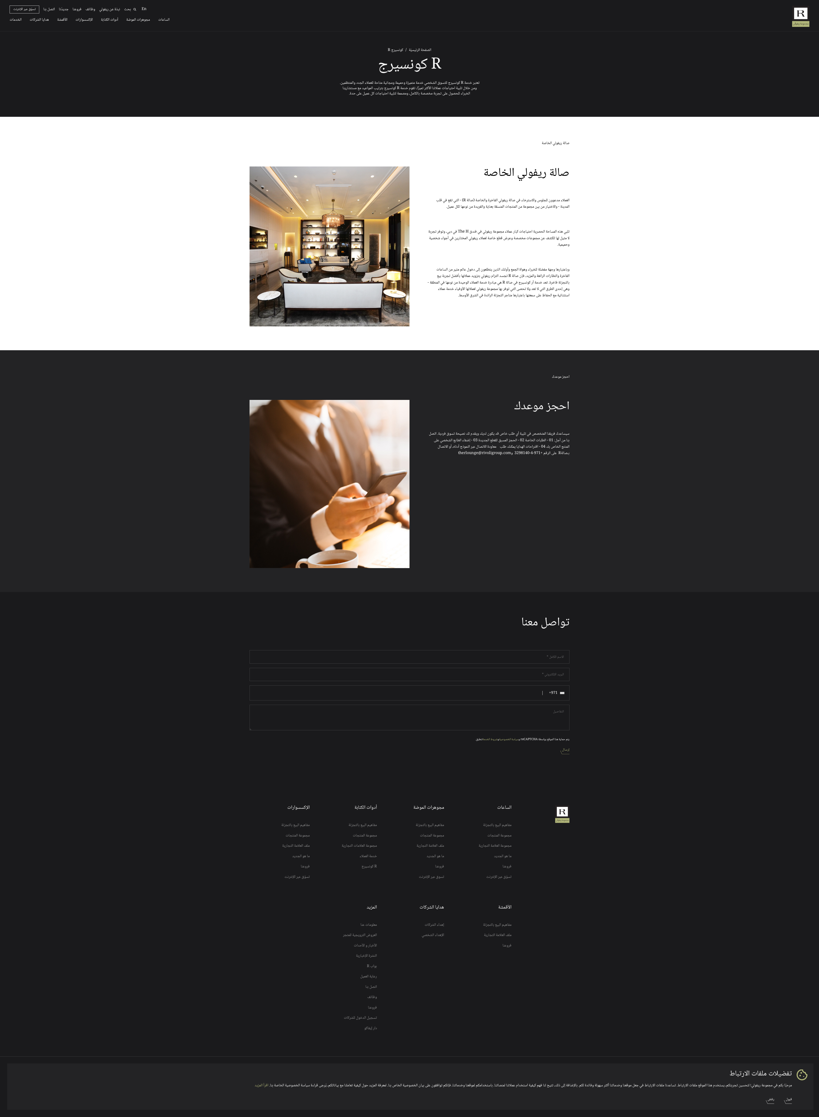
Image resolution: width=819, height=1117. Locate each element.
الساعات (164, 20)
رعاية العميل (368, 976)
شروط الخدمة (490, 739)
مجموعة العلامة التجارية (495, 846)
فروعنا (77, 9)
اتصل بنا (49, 9)
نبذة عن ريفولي (109, 9)
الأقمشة (62, 20)
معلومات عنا (368, 925)
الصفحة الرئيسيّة (420, 50)
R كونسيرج (369, 866)
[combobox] (556, 693)
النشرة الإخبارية (366, 956)
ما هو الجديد (502, 856)
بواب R (372, 966)
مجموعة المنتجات (499, 835)
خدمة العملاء (368, 856)
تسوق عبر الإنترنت (431, 877)
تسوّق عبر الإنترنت (24, 9)
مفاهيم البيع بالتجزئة (497, 825)
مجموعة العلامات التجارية (359, 846)
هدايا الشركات (39, 20)
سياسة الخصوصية (508, 739)
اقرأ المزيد (261, 1085)
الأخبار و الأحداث (365, 945)
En (144, 9)
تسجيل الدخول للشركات (360, 1018)
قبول (789, 1099)
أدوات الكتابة (109, 20)
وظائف (90, 9)
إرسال (565, 750)
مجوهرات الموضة (138, 20)
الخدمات (16, 20)
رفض (771, 1099)
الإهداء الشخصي (433, 935)
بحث (127, 9)
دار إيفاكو (370, 1028)
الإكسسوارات (84, 20)
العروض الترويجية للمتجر (360, 935)
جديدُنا (63, 9)
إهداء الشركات (434, 925)
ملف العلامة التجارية (430, 846)
